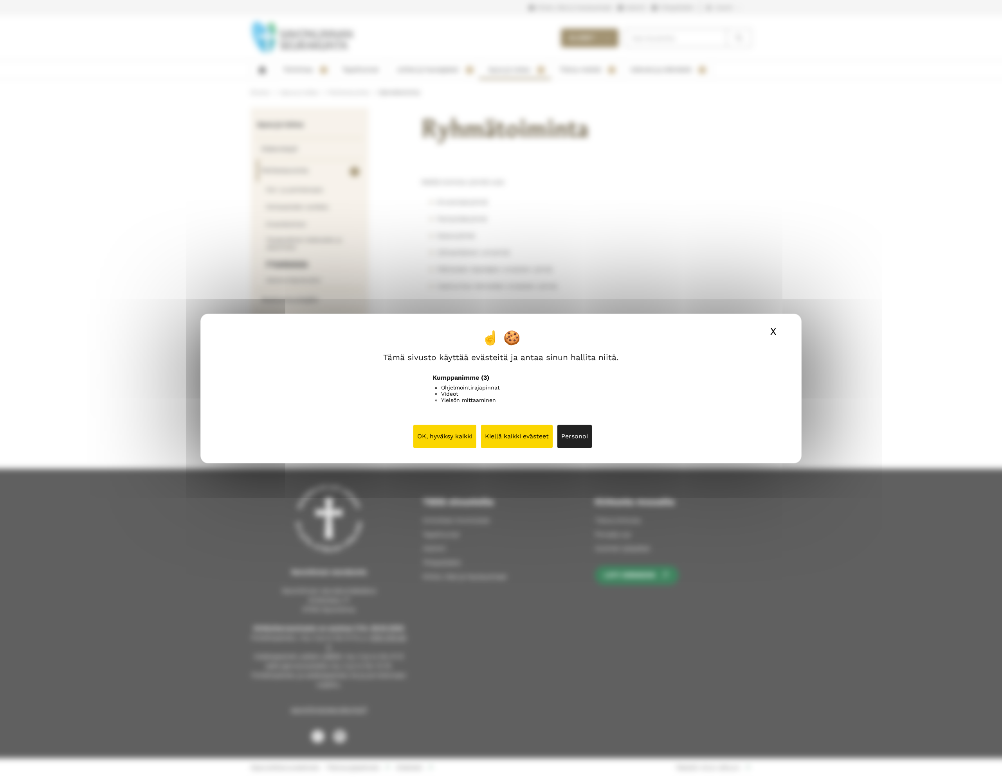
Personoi (574, 436)
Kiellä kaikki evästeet (517, 436)
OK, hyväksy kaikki (444, 436)
